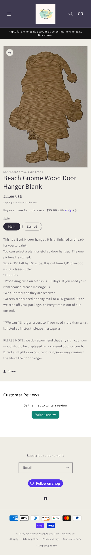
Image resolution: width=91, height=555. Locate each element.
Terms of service (72, 538)
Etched (32, 227)
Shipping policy (47, 545)
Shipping (8, 202)
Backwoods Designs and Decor (43, 533)
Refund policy (30, 538)
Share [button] (12, 371)
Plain (12, 227)
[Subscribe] (67, 467)
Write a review (45, 414)
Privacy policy (50, 538)
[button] (9, 14)
